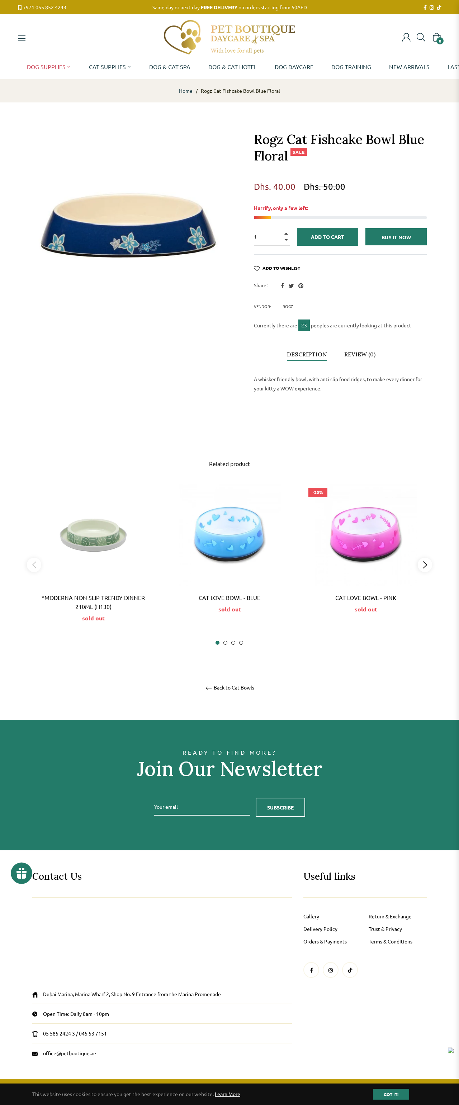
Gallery (311, 916)
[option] (93, 564)
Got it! (391, 1094)
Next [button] (425, 565)
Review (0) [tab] (360, 354)
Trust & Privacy (385, 929)
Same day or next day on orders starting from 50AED (229, 7)
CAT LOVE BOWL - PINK (365, 597)
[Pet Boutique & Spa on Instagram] (432, 7)
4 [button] (241, 643)
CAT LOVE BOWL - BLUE (229, 597)
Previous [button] (34, 565)
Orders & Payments (325, 941)
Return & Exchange (390, 916)
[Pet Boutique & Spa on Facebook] (425, 7)
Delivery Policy (320, 929)
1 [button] (217, 643)
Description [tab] (307, 354)
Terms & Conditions (390, 941)
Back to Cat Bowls (233, 687)
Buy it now (396, 237)
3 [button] (233, 643)
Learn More (227, 1094)
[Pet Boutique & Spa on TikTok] (439, 7)
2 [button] (225, 643)
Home (186, 90)
